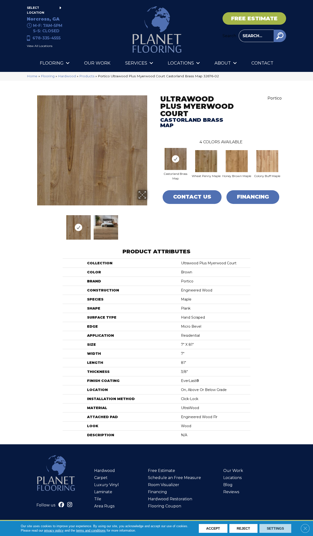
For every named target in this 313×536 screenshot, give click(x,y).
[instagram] (69, 505)
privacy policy (54, 530)
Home (32, 76)
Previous (33, 225)
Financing (253, 196)
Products (86, 76)
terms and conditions (91, 530)
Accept (213, 528)
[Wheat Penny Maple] (206, 161)
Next (150, 225)
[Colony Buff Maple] (267, 161)
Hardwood (67, 76)
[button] (280, 36)
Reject (243, 528)
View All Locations (39, 46)
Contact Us (192, 196)
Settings (275, 528)
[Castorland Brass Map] (175, 159)
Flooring (48, 76)
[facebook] (61, 505)
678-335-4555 (47, 38)
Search (229, 36)
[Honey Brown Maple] (236, 161)
